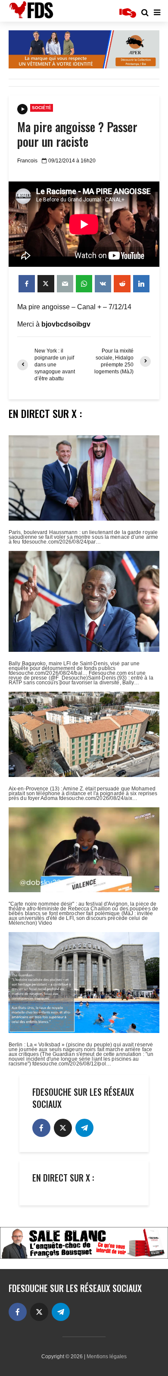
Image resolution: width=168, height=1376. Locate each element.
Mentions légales (107, 1356)
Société (41, 107)
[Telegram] (84, 1128)
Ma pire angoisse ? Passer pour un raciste (77, 134)
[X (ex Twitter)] (63, 1128)
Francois (27, 161)
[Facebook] (41, 1128)
